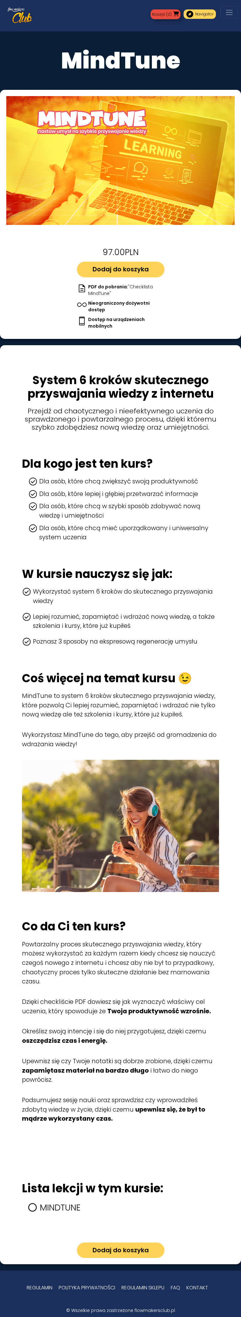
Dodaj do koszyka (121, 269)
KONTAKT (197, 1287)
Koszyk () (162, 14)
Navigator (199, 14)
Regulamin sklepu (142, 1287)
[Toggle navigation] (229, 12)
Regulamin (39, 1287)
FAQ (175, 1287)
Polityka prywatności (87, 1287)
